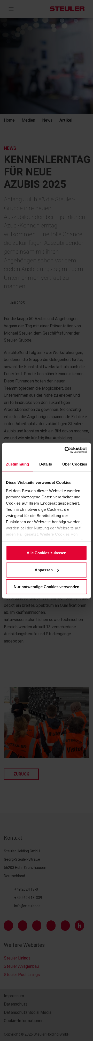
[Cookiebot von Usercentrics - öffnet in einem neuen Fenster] (65, 449)
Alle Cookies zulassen (46, 553)
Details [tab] (45, 464)
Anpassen (44, 569)
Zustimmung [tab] (17, 464)
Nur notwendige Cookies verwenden (46, 587)
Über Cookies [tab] (74, 464)
